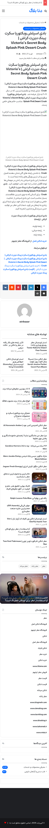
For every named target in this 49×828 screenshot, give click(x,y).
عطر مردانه (24, 566)
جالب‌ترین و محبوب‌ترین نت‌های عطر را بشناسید (17, 475)
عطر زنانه (35, 566)
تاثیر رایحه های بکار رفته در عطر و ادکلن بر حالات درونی (13, 345)
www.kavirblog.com (38, 714)
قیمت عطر (42, 678)
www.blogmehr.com (38, 702)
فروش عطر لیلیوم (40, 672)
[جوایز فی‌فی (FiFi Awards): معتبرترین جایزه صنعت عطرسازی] (39, 509)
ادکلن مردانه (42, 690)
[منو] (3, 12)
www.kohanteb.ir (40, 726)
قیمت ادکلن (42, 684)
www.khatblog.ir (40, 720)
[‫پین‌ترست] (18, 287)
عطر (43, 566)
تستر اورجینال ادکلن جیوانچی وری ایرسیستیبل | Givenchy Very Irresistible (13, 363)
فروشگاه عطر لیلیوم (39, 630)
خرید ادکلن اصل (40, 241)
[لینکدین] (31, 287)
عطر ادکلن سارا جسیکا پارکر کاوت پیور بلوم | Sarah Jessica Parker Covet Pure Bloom (37, 363)
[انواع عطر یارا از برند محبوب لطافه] (39, 405)
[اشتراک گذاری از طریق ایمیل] (44, 293)
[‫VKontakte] (5, 287)
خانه (43, 22)
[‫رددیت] (12, 287)
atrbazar (39, 54)
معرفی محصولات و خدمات (29, 22)
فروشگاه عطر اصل (39, 642)
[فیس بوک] (44, 287)
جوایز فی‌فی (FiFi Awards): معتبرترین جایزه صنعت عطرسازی (18, 508)
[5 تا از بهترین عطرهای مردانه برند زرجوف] (39, 393)
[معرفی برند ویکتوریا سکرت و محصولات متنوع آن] (39, 417)
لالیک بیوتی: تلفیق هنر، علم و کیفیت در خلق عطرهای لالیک (17, 487)
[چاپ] (37, 293)
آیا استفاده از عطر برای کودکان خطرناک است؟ (24, 2)
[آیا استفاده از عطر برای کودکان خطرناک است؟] (39, 533)
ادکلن (44, 636)
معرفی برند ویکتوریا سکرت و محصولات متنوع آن (18, 414)
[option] (24, 589)
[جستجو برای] (45, 12)
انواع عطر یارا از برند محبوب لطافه (16, 401)
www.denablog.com (38, 708)
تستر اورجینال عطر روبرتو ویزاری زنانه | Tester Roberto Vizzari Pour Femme (37, 346)
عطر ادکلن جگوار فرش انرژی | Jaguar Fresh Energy (25, 466)
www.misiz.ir (41, 732)
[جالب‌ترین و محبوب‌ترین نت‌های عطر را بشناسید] (39, 478)
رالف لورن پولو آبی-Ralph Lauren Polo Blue (28, 498)
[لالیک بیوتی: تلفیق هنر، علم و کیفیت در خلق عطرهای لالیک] (39, 490)
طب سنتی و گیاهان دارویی (34, 771)
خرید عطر (43, 654)
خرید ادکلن (42, 660)
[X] (37, 287)
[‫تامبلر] (24, 287)
